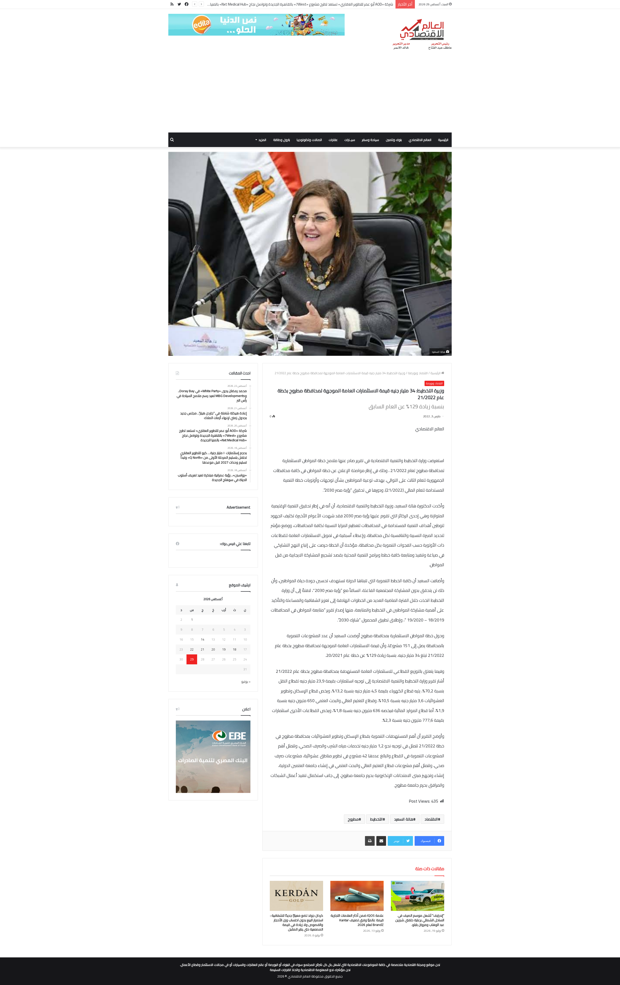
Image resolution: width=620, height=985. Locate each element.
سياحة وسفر (370, 140)
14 (202, 639)
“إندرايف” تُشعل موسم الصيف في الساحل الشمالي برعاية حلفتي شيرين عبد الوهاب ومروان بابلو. (419, 920)
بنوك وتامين (394, 140)
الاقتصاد (431, 819)
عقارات (333, 140)
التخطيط (376, 819)
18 (234, 649)
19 (223, 649)
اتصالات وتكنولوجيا (309, 140)
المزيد (262, 140)
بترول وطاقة (281, 140)
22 (192, 649)
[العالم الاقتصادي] (422, 34)
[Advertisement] (310, 96)
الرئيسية (443, 140)
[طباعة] (370, 841)
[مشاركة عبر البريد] (381, 841)
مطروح (353, 819)
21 (202, 649)
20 (213, 649)
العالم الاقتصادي (420, 140)
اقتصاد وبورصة (418, 373)
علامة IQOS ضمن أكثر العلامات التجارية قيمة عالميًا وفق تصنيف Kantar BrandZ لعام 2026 (357, 920)
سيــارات (349, 140)
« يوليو (245, 681)
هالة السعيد (403, 819)
